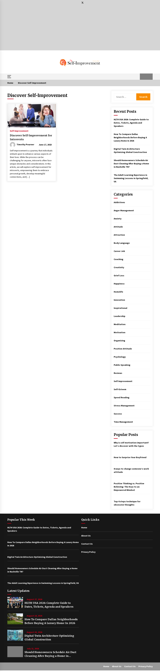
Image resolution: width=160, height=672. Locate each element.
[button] (143, 76)
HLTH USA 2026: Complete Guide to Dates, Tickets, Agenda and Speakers (131, 122)
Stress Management (124, 405)
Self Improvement (19, 130)
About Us (86, 535)
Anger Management (124, 210)
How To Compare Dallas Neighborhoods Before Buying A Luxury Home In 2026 (130, 137)
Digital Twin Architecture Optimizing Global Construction (49, 637)
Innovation (119, 299)
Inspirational (120, 308)
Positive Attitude (123, 348)
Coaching (118, 259)
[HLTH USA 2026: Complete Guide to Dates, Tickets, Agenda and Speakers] (15, 602)
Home (84, 527)
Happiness (119, 283)
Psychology (120, 356)
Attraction (119, 234)
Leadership (119, 316)
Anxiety (117, 218)
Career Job (119, 251)
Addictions (119, 202)
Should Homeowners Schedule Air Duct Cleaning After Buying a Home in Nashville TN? (131, 163)
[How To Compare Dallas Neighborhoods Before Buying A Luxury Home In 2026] (15, 618)
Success (118, 413)
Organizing (119, 340)
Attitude (118, 226)
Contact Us (87, 543)
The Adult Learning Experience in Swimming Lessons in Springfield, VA (131, 178)
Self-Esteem (120, 389)
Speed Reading (121, 397)
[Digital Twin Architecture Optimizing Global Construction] (15, 635)
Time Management (123, 421)
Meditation (119, 324)
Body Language (122, 243)
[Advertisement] (80, 28)
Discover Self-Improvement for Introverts (31, 137)
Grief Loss (119, 275)
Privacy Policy (88, 552)
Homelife (118, 291)
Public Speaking (122, 365)
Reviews (118, 373)
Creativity (119, 267)
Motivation (119, 332)
